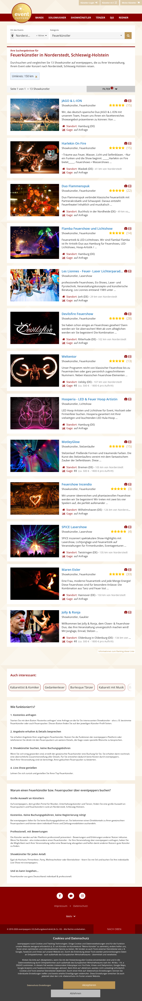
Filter (108, 88)
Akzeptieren (89, 985)
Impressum (60, 906)
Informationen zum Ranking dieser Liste (116, 651)
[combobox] (96, 35)
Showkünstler (81, 17)
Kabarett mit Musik (111, 687)
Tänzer (100, 17)
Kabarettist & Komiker (24, 687)
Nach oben (114, 929)
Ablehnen (75, 993)
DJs (112, 17)
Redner (123, 17)
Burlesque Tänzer (81, 687)
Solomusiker (57, 17)
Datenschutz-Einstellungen (39, 985)
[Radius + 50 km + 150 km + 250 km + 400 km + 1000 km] (42, 36)
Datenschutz (80, 906)
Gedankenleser (55, 687)
